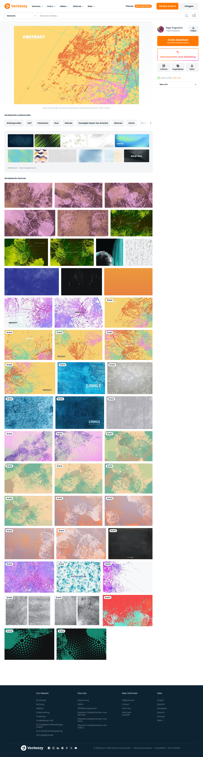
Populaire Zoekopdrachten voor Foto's (92, 719)
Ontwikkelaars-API (44, 720)
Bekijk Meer (136, 156)
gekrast (68, 123)
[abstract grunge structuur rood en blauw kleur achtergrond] (127, 610)
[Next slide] (148, 123)
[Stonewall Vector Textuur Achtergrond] (129, 378)
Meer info (164, 84)
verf (29, 123)
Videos (63, 6)
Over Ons (126, 708)
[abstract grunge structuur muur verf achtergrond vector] (131, 223)
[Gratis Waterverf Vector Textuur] (78, 577)
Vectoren (36, 6)
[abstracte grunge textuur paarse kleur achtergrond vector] (28, 195)
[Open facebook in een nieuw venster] (49, 748)
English (160, 700)
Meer (90, 6)
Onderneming (43, 712)
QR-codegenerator (45, 735)
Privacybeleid (159, 748)
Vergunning (83, 700)
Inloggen (189, 6)
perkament (43, 123)
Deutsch (161, 712)
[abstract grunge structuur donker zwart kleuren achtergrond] (29, 644)
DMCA (80, 704)
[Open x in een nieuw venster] (71, 748)
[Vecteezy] (15, 6)
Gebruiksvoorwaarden (142, 748)
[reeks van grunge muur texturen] (27, 610)
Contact (125, 704)
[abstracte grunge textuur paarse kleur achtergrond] (28, 446)
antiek (131, 123)
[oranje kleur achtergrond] (128, 281)
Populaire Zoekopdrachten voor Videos (92, 726)
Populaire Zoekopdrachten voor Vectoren (92, 713)
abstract (118, 123)
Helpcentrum (128, 700)
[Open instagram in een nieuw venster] (53, 748)
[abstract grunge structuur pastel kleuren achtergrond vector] (78, 511)
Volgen (193, 31)
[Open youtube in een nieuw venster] (76, 748)
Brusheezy (41, 700)
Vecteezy (40, 704)
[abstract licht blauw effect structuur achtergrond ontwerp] (109, 252)
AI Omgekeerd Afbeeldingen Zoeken (49, 725)
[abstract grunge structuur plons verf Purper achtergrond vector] (127, 577)
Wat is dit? (177, 78)
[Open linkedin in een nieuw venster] (58, 748)
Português (162, 708)
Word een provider (126, 713)
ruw (56, 123)
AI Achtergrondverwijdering (49, 731)
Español (160, 704)
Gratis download (178, 41)
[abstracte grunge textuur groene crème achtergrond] (128, 446)
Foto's (50, 6)
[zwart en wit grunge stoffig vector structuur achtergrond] (81, 281)
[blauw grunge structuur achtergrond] (28, 412)
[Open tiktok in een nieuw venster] (67, 748)
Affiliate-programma (87, 708)
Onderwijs (41, 716)
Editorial (77, 6)
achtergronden (14, 123)
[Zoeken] (186, 15)
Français (161, 716)
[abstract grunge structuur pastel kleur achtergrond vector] (128, 313)
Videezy (39, 708)
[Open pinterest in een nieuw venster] (62, 748)
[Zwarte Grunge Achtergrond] (130, 543)
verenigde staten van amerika (93, 123)
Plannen (130, 6)
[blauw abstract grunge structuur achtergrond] (81, 378)
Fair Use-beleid (174, 748)
